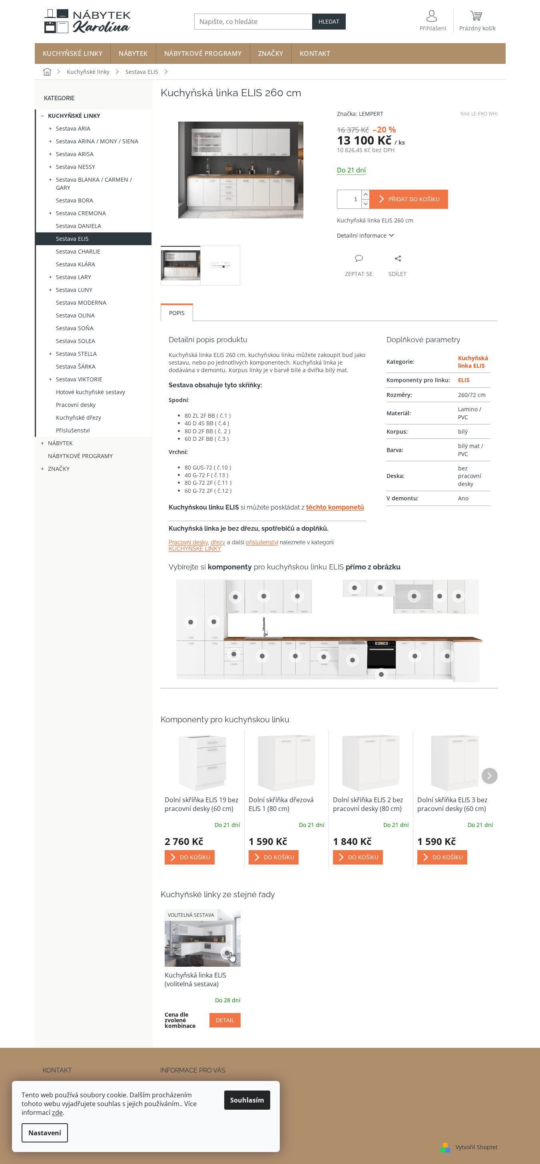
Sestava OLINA (75, 315)
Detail (225, 1020)
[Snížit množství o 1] (365, 203)
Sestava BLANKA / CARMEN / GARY (94, 183)
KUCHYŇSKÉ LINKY (195, 548)
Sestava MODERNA (81, 302)
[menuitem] (73, 53)
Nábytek (60, 443)
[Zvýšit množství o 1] (365, 194)
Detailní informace (362, 235)
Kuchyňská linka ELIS (473, 361)
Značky (59, 468)
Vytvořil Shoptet (477, 1147)
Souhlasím (247, 1100)
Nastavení (44, 1132)
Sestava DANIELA (78, 226)
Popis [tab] (177, 313)
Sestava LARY (73, 277)
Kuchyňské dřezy (78, 417)
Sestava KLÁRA (75, 264)
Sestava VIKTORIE (79, 379)
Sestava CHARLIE (78, 251)
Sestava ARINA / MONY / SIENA (97, 141)
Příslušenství (73, 430)
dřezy (218, 542)
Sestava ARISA (75, 154)
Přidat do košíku (414, 199)
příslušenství (262, 542)
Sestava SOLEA (75, 341)
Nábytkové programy (80, 456)
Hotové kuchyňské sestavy (90, 392)
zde (57, 1112)
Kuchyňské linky (74, 115)
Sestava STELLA (76, 353)
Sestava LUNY (74, 289)
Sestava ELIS (72, 238)
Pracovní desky (76, 404)
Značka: (360, 113)
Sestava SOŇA (75, 328)
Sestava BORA (74, 200)
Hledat (329, 21)
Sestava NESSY (75, 167)
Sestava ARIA (73, 128)
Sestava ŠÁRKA (76, 366)
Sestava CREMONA (81, 213)
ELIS (464, 380)
